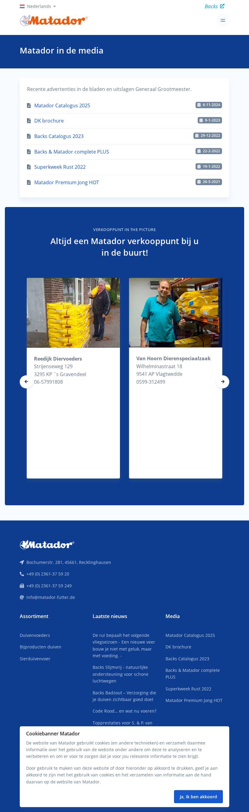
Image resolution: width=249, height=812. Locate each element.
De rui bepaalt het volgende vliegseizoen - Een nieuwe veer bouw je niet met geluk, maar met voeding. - (124, 645)
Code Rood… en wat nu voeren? (124, 711)
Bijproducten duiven (40, 647)
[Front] (47, 544)
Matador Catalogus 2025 (62, 105)
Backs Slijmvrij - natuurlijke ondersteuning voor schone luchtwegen (120, 674)
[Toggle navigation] (222, 20)
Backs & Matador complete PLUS (71, 151)
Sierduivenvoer (35, 659)
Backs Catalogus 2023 (59, 136)
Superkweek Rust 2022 (60, 167)
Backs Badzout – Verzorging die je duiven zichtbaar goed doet (124, 696)
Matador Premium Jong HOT (66, 182)
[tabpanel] (73, 378)
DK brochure (49, 120)
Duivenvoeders (35, 635)
